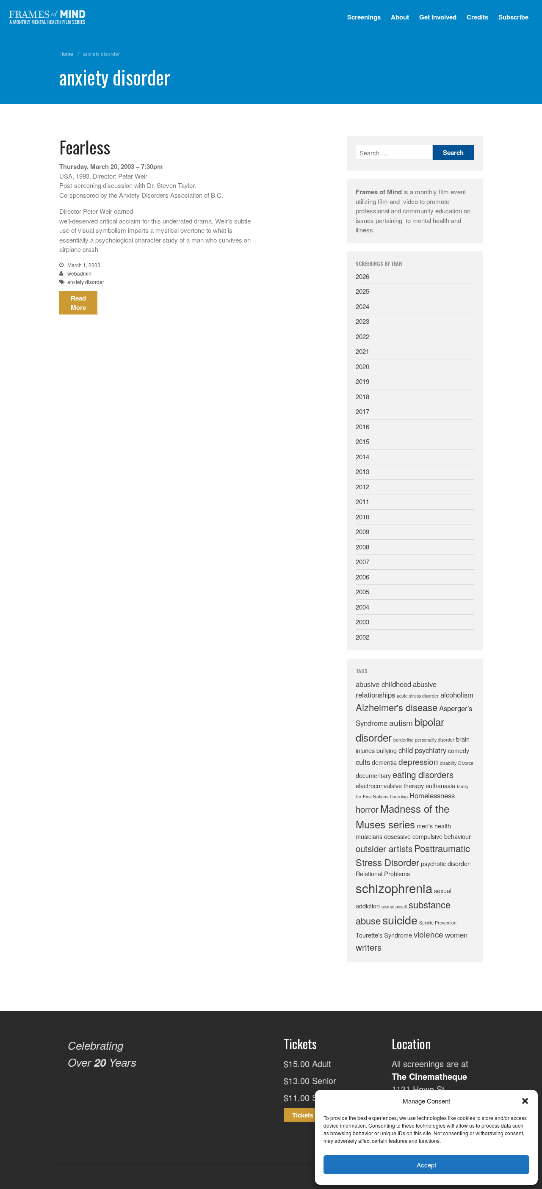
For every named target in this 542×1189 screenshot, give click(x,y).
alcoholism (456, 695)
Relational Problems (383, 873)
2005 (362, 591)
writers (369, 947)
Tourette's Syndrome (384, 934)
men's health (434, 825)
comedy (458, 750)
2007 (362, 561)
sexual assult (394, 906)
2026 (362, 276)
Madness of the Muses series (402, 816)
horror (367, 809)
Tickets (302, 1115)
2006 (362, 576)
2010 (362, 516)
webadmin (79, 273)
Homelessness (432, 795)
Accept (426, 1164)
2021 (362, 351)
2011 (362, 501)
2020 (362, 366)
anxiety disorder (85, 281)
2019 (362, 381)
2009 (362, 531)
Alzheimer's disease (396, 707)
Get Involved (437, 17)
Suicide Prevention (437, 922)
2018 (362, 396)
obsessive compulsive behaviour (427, 836)
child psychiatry (422, 750)
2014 (362, 456)
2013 (362, 471)
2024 (362, 306)
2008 (362, 546)
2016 (362, 426)
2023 (362, 321)
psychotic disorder (445, 863)
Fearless (84, 147)
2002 (362, 636)
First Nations (375, 796)
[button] (525, 1101)
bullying (386, 750)
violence (428, 934)
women (456, 935)
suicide (400, 919)
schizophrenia (394, 888)
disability (448, 763)
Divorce (465, 763)
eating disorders (423, 774)
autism (401, 722)
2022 (362, 336)
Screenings (364, 17)
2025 (362, 291)
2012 (362, 486)
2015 (362, 441)
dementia (384, 762)
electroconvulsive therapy (390, 785)
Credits (477, 17)
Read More (78, 302)
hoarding (399, 796)
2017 (362, 411)
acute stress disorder (418, 695)
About (400, 17)
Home (66, 53)
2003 (362, 621)
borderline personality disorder (423, 740)
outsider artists (384, 848)
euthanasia (440, 785)
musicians (369, 836)
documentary (373, 775)
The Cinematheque (429, 1076)
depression (418, 761)
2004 (362, 606)
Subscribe (513, 17)
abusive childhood (383, 684)
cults (363, 762)
